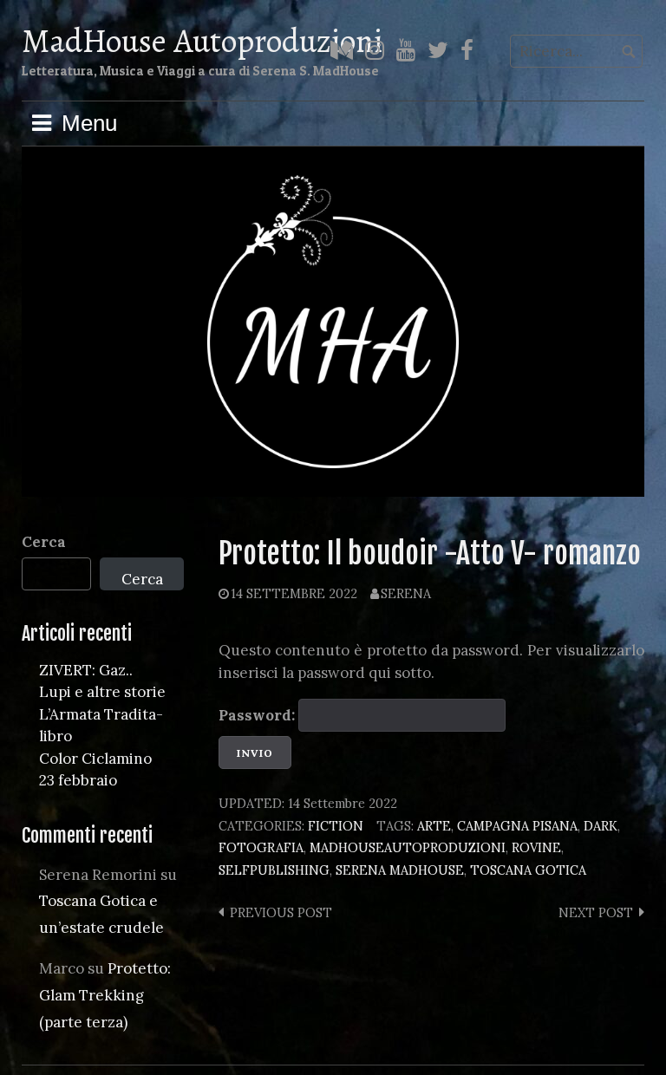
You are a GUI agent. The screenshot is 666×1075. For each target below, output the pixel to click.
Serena (406, 593)
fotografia (261, 847)
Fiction (335, 826)
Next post (595, 912)
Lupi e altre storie (102, 691)
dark (600, 826)
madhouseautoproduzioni (408, 847)
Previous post (281, 912)
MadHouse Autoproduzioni (202, 40)
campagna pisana (517, 826)
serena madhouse (400, 870)
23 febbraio (78, 780)
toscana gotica (528, 870)
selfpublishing (274, 870)
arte (434, 826)
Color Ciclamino (95, 758)
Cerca (44, 541)
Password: (258, 715)
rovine (536, 847)
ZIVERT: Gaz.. (86, 670)
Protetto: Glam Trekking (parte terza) (105, 995)
